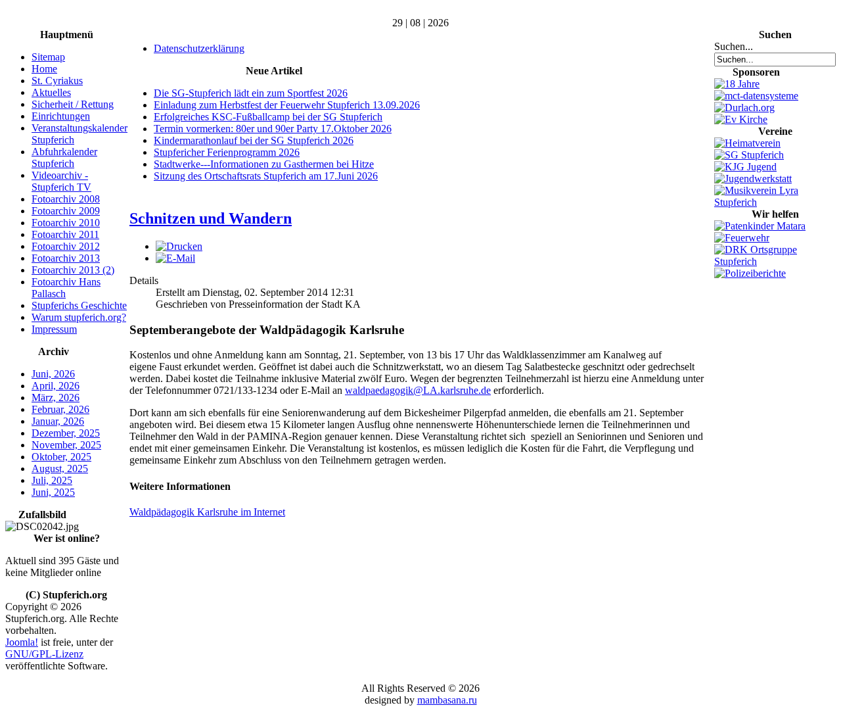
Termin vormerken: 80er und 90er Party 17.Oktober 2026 (273, 128)
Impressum (54, 329)
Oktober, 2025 (61, 456)
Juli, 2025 (52, 480)
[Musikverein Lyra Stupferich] (775, 202)
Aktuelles (51, 92)
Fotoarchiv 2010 (66, 222)
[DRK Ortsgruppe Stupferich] (775, 261)
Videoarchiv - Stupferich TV (61, 181)
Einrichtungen (61, 116)
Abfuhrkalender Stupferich (64, 157)
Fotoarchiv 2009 (66, 210)
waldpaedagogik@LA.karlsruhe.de (418, 390)
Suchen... (733, 46)
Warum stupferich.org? (79, 317)
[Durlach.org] (744, 107)
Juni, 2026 (53, 373)
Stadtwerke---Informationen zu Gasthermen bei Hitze (264, 164)
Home (44, 68)
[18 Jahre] (737, 83)
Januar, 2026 (58, 421)
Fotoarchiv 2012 (66, 246)
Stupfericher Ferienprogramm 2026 (227, 152)
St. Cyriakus (57, 80)
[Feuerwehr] (741, 237)
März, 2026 (56, 397)
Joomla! (21, 642)
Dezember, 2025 (66, 433)
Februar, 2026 (60, 409)
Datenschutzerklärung (199, 48)
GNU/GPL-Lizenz (44, 654)
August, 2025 (60, 468)
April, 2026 (56, 385)
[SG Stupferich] (749, 154)
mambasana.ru (447, 700)
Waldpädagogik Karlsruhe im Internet (207, 511)
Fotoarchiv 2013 (66, 258)
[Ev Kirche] (740, 119)
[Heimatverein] (747, 143)
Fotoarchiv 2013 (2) (73, 270)
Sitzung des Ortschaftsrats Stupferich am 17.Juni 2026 (266, 175)
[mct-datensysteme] (756, 95)
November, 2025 (66, 444)
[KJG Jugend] (745, 166)
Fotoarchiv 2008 (66, 199)
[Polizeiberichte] (750, 273)
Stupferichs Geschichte (79, 305)
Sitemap (48, 56)
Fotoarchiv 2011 (65, 234)
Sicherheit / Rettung (73, 104)
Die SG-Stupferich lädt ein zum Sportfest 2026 (251, 93)
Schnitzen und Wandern (210, 218)
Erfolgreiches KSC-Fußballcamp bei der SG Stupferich (268, 116)
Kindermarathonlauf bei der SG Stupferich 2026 (253, 140)
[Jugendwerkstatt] (753, 178)
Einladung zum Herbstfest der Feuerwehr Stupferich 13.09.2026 (287, 104)
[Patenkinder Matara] (760, 225)
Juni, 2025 (53, 492)
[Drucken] (179, 246)
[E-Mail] (175, 258)
